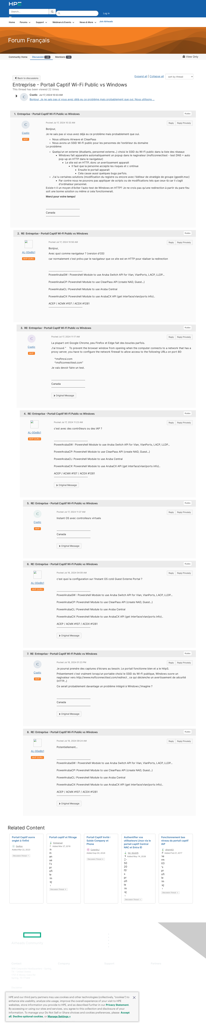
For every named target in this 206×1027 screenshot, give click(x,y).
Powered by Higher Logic (149, 1021)
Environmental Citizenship (71, 982)
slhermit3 (169, 849)
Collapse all (157, 76)
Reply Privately (184, 123)
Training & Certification (116, 978)
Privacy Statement (117, 1004)
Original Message (64, 395)
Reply (171, 123)
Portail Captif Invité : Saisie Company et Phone (99, 841)
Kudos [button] (187, 113)
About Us (63, 968)
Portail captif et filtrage (63, 837)
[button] (134, 997)
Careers (62, 973)
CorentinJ (95, 849)
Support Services (113, 968)
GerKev (19, 846)
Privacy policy (65, 987)
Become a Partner (160, 973)
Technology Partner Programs (166, 982)
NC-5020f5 (133, 853)
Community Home (18, 57)
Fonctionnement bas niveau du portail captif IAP (174, 841)
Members (62, 57)
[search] (52, 11)
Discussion (40, 57)
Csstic (25, 133)
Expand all (141, 76)
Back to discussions (27, 78)
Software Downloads (115, 982)
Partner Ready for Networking (166, 978)
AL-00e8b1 (28, 252)
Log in (106, 13)
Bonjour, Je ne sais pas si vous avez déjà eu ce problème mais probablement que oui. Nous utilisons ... (92, 99)
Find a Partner (158, 968)
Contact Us (64, 978)
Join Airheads (106, 21)
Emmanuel (58, 843)
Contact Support (113, 973)
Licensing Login (112, 987)
